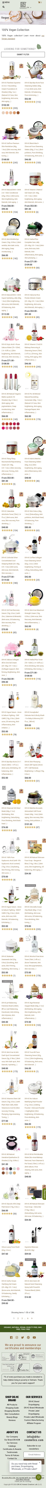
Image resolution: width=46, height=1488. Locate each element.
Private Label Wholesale (34, 1417)
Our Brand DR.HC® (12, 1440)
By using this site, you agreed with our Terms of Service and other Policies (23, 1478)
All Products (12, 1405)
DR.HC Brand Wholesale (34, 1408)
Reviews (12, 1420)
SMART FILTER (23, 54)
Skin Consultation (12, 1414)
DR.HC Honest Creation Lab (27, 1484)
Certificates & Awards (12, 1449)
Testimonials (12, 1452)
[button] (29, 7)
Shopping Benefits (12, 1411)
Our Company (12, 1437)
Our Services (12, 1443)
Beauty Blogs (12, 1417)
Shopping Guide (12, 1408)
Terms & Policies (12, 1455)
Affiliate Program (34, 1423)
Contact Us (12, 1458)
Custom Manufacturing (34, 1420)
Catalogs (12, 1446)
